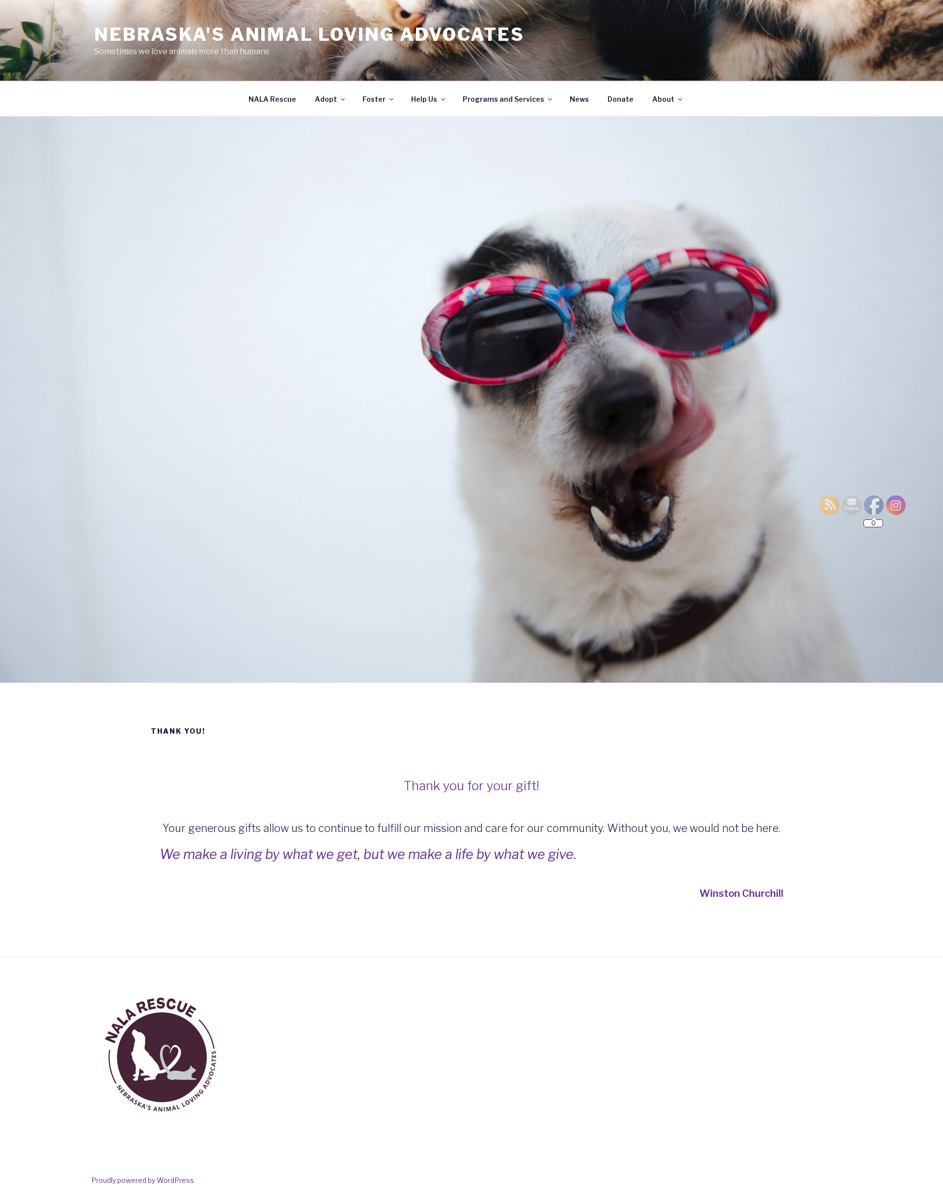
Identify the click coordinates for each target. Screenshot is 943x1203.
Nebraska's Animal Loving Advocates (309, 34)
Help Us (424, 99)
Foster (374, 99)
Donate (621, 99)
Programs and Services (503, 99)
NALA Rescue (272, 99)
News (579, 99)
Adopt (326, 99)
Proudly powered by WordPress (142, 1180)
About (663, 99)
